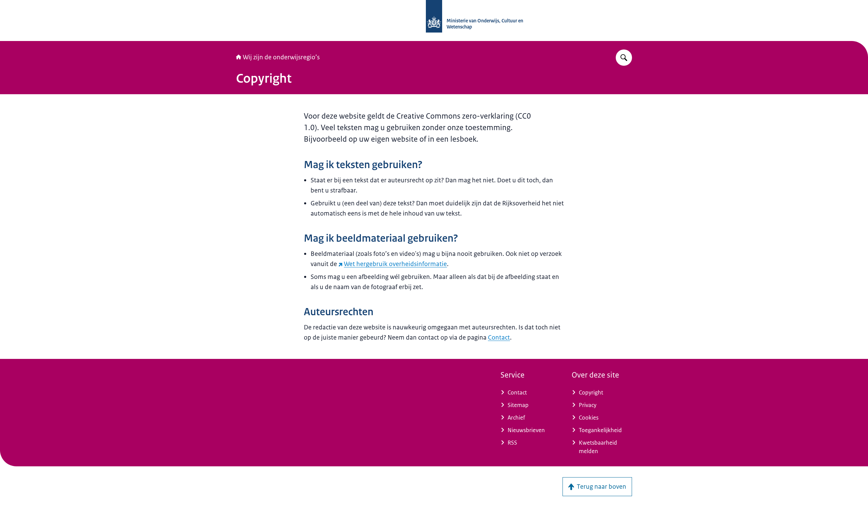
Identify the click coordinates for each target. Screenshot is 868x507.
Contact (499, 337)
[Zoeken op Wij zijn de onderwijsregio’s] (624, 57)
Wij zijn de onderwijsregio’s (281, 57)
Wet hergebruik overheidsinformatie (395, 264)
